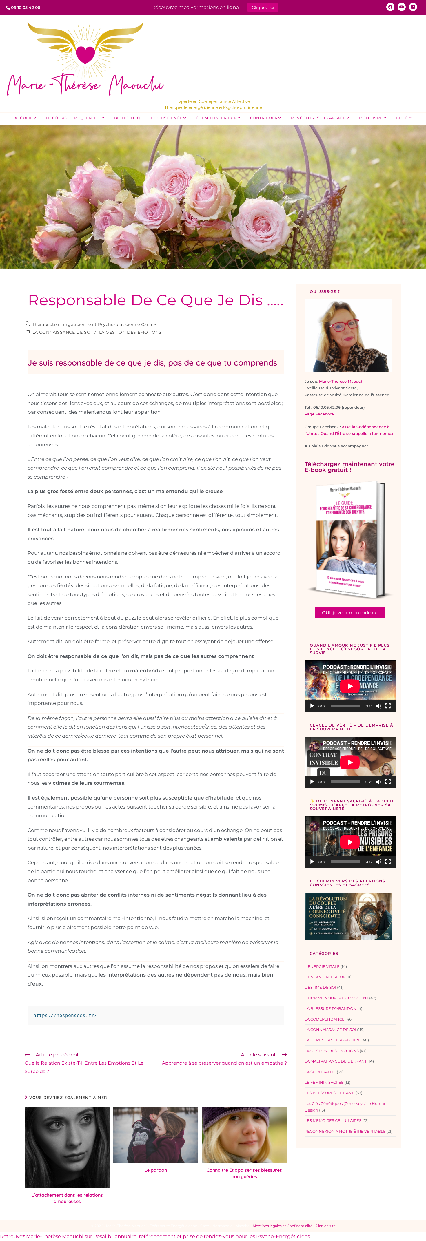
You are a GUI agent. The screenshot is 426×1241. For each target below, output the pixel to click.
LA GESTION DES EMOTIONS (130, 332)
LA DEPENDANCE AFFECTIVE (333, 1040)
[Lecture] (312, 706)
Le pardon (155, 1170)
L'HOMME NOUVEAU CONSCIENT (336, 998)
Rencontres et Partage (319, 118)
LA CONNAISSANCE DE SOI (62, 332)
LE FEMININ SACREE (324, 1082)
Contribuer (264, 118)
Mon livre (371, 118)
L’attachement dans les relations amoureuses (67, 1198)
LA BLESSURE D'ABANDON (330, 1008)
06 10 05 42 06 (25, 7)
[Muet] (379, 706)
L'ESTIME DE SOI (320, 987)
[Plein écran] (388, 706)
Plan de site (326, 1226)
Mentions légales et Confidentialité (282, 1226)
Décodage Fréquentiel (74, 118)
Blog (402, 118)
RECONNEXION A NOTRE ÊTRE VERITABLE (345, 1131)
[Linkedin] (413, 7)
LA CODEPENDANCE (325, 1019)
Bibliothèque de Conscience (148, 118)
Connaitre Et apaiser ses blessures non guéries (244, 1173)
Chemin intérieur (217, 118)
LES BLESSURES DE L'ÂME (330, 1092)
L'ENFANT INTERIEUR (325, 976)
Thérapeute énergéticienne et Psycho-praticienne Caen (92, 324)
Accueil (24, 118)
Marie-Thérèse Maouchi (342, 381)
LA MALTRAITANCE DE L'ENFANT (336, 1061)
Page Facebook (319, 414)
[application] (350, 686)
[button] (350, 612)
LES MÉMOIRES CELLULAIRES (333, 1120)
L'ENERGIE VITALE (322, 966)
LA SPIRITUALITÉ (320, 1072)
